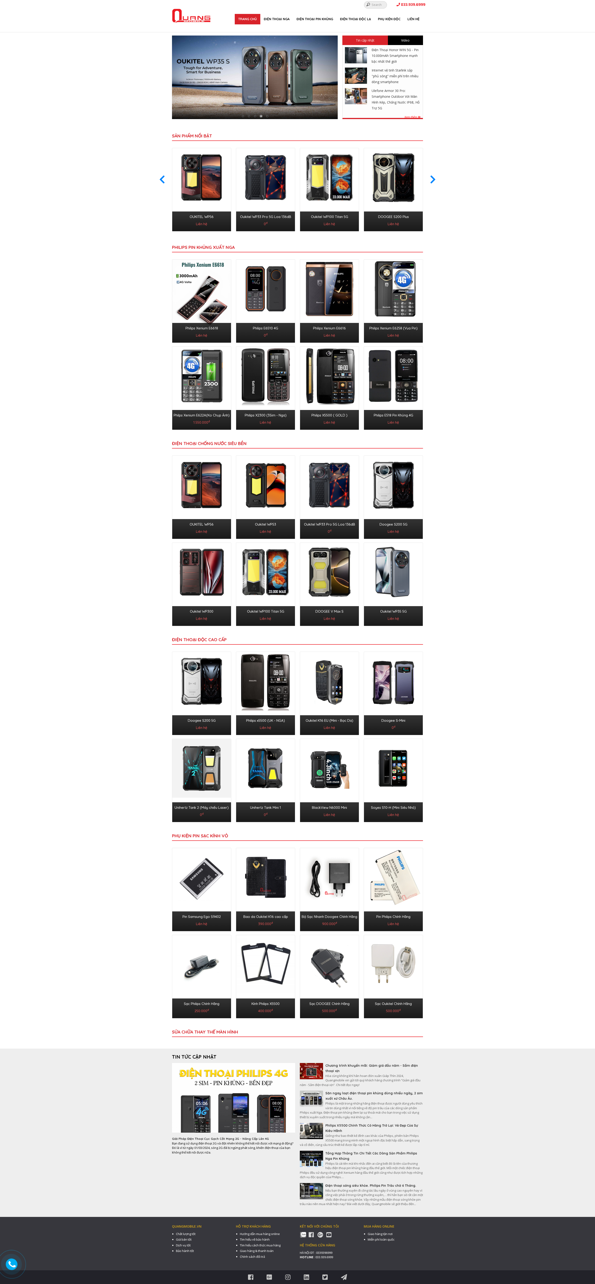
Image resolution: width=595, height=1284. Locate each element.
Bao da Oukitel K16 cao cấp (265, 916)
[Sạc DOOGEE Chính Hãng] (329, 975)
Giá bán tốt (184, 1239)
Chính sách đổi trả (252, 1257)
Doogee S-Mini (393, 720)
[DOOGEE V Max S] (329, 583)
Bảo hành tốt (185, 1251)
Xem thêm (411, 117)
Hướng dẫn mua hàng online (260, 1234)
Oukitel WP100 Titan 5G (329, 217)
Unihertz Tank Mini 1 (265, 807)
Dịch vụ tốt (183, 1245)
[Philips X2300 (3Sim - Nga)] (265, 387)
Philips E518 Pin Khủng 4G (393, 415)
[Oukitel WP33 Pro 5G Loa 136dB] (265, 188)
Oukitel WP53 (265, 524)
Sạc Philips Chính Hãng (201, 1003)
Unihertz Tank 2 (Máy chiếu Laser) (202, 807)
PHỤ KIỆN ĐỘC (389, 19)
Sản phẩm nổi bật (192, 136)
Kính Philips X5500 (265, 1003)
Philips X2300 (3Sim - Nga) (266, 415)
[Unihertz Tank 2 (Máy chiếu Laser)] (201, 779)
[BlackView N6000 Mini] (329, 779)
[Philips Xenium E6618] (201, 300)
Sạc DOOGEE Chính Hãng (329, 1003)
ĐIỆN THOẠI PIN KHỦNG (315, 19)
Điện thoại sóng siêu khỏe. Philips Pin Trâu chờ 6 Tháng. (370, 1185)
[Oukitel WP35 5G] (393, 583)
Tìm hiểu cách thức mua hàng (260, 1245)
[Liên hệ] (12, 1264)
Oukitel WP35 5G (393, 611)
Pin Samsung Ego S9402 (201, 916)
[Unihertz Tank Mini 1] (265, 779)
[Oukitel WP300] (201, 583)
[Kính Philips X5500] (265, 975)
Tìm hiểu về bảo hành (255, 1239)
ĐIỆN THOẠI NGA (277, 19)
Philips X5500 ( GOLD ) (329, 415)
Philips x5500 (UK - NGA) (265, 720)
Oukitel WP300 (201, 611)
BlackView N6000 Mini (329, 807)
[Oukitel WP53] (265, 496)
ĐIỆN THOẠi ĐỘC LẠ (355, 19)
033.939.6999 (412, 4)
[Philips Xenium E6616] (329, 300)
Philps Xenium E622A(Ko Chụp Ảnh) (202, 415)
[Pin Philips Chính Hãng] (393, 888)
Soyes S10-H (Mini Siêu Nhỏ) (393, 807)
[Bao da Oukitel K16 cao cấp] (265, 888)
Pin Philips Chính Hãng (393, 916)
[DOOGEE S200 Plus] (393, 188)
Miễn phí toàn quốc (381, 1239)
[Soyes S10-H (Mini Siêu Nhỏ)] (393, 779)
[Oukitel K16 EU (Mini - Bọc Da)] (329, 692)
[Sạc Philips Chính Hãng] (201, 975)
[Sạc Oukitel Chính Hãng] (393, 975)
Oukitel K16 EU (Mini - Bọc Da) (329, 720)
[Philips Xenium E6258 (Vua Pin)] (393, 300)
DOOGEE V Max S (329, 611)
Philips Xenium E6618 (201, 328)
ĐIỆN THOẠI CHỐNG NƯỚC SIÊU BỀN (209, 443)
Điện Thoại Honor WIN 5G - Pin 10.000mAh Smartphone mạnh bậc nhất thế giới (395, 56)
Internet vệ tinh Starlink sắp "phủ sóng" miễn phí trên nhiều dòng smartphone (395, 76)
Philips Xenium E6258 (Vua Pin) (393, 328)
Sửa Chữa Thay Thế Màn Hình (205, 1032)
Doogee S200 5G (393, 524)
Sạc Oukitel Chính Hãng (393, 1003)
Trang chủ (247, 19)
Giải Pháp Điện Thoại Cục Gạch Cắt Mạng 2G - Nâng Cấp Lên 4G (220, 1139)
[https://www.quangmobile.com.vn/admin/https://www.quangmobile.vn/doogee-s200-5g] (255, 77)
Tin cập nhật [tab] (365, 40)
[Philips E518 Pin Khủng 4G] (393, 387)
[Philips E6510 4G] (265, 300)
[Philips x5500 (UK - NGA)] (265, 692)
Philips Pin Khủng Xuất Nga (203, 247)
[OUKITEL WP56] (201, 188)
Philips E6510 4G (265, 328)
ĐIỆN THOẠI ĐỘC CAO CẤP (199, 639)
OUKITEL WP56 (202, 217)
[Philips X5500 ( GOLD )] (329, 387)
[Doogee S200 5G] (393, 496)
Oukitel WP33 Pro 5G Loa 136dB (265, 217)
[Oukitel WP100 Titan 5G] (329, 188)
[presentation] (162, 179)
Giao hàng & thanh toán (257, 1251)
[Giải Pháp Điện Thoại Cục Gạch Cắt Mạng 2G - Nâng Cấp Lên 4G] (233, 1099)
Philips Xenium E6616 (329, 328)
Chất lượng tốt (185, 1234)
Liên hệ (413, 19)
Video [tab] (405, 40)
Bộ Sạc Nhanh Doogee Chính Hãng (329, 916)
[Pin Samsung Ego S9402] (201, 888)
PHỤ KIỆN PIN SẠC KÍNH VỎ (200, 836)
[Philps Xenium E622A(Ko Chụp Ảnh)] (201, 387)
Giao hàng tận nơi (380, 1234)
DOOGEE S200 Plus (393, 217)
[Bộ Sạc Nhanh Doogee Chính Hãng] (329, 888)
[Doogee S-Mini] (393, 692)
